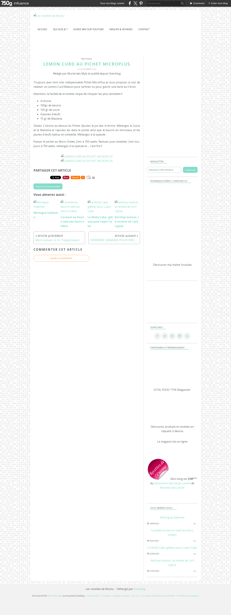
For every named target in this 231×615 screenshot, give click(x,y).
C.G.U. (137, 595)
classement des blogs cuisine (172, 483)
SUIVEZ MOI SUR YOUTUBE (88, 29)
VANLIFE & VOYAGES (121, 29)
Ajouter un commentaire (61, 258)
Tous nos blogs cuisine (112, 3)
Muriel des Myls (54, 595)
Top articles (93, 595)
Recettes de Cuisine (172, 487)
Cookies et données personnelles (159, 595)
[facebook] (130, 3)
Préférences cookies (188, 595)
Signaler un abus (122, 595)
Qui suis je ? (60, 29)
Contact (144, 29)
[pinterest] (141, 3)
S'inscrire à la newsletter (48, 186)
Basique (86, 58)
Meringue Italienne (172, 517)
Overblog (139, 589)
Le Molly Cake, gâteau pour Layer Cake (172, 547)
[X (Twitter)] (135, 3)
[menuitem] (42, 29)
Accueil (42, 29)
